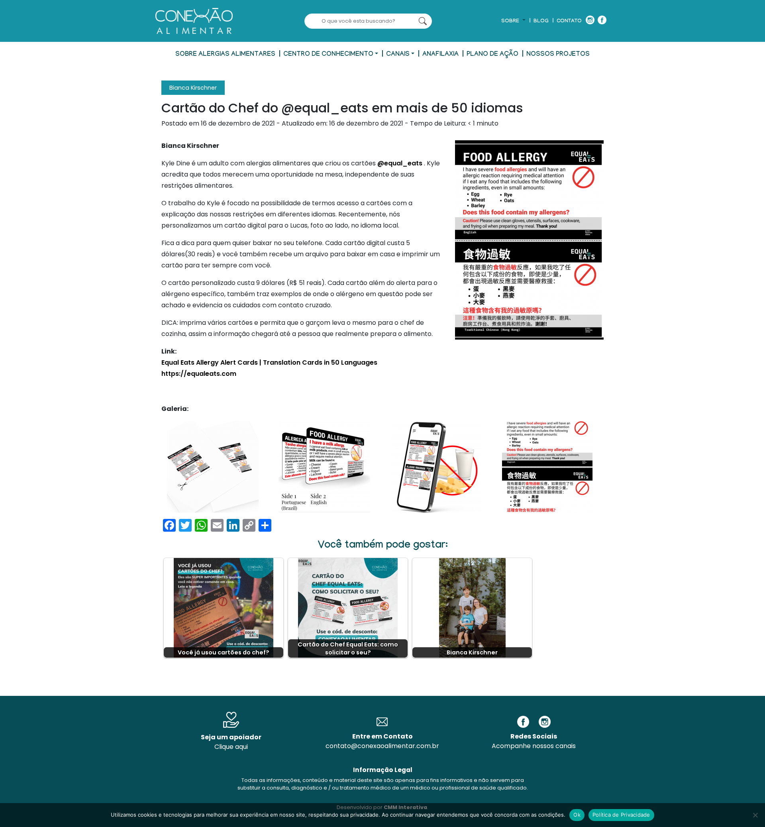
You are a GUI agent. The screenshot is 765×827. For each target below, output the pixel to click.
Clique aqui (231, 746)
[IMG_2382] (547, 467)
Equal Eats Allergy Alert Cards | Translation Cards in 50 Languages (269, 362)
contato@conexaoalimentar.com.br (382, 745)
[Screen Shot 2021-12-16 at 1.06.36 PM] (324, 467)
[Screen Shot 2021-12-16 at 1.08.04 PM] (436, 467)
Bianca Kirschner (193, 88)
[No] (755, 815)
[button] (513, 21)
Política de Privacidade (621, 814)
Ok (577, 814)
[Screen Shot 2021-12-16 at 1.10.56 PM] (212, 467)
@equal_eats (399, 163)
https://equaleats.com (198, 373)
